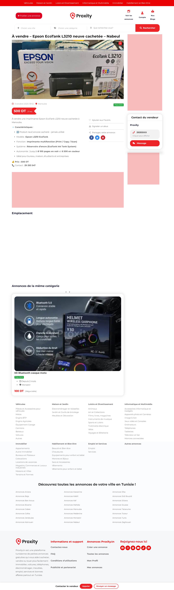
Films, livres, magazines (99, 415)
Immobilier (21, 444)
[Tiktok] (143, 548)
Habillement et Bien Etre (64, 444)
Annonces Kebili (71, 496)
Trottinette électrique (98, 426)
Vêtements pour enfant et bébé (67, 469)
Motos (18, 414)
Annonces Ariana (23, 492)
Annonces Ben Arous (25, 500)
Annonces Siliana (120, 500)
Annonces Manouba (73, 509)
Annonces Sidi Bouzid (122, 496)
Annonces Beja (22, 496)
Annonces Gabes (23, 509)
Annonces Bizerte (23, 505)
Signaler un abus (100, 126)
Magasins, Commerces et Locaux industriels (31, 466)
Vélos (90, 429)
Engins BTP (21, 418)
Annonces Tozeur (120, 513)
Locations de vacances (26, 462)
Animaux (92, 409)
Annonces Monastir (72, 518)
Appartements (23, 448)
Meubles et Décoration (62, 415)
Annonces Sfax (118, 492)
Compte (142, 17)
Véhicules (20, 404)
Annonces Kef (70, 500)
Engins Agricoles (23, 421)
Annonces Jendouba (25, 518)
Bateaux (20, 431)
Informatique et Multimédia (138, 404)
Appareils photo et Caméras (138, 414)
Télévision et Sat (132, 435)
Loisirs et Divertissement (100, 404)
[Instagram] (127, 548)
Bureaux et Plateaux (25, 455)
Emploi (91, 448)
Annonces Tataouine (121, 509)
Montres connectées (134, 438)
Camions (20, 428)
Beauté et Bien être (61, 448)
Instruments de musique (100, 419)
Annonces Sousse (120, 505)
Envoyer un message (106, 586)
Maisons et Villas (23, 471)
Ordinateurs (130, 424)
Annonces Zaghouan (121, 522)
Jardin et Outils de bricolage (65, 412)
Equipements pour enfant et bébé (68, 455)
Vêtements (57, 465)
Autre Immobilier (24, 452)
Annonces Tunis (119, 518)
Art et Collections (96, 412)
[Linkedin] (148, 548)
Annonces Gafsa (23, 513)
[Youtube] (138, 548)
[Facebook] (122, 548)
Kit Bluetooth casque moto (30, 373)
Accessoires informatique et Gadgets (138, 410)
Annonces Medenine (73, 513)
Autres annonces (133, 444)
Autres (19, 438)
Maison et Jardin (60, 404)
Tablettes (129, 431)
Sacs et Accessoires (61, 462)
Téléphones (130, 428)
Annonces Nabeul (72, 522)
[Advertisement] (68, 190)
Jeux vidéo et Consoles (135, 421)
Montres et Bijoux (60, 458)
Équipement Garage (25, 424)
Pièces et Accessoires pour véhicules (28, 410)
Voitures (19, 435)
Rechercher (149, 28)
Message (141, 143)
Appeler (86, 586)
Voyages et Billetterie (98, 433)
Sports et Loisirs (95, 422)
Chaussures (57, 452)
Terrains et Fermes (24, 474)
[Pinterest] (133, 548)
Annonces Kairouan (24, 522)
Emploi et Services (97, 444)
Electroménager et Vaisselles (65, 409)
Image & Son (131, 418)
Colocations (21, 458)
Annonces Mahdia (72, 505)
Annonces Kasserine (73, 492)
